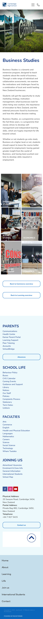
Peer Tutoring (9, 343)
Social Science (9, 445)
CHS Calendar (9, 378)
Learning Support (10, 340)
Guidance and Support (13, 384)
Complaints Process (11, 399)
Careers (6, 439)
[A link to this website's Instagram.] (10, 489)
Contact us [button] (21, 525)
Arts (4, 421)
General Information (11, 471)
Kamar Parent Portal (12, 337)
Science (6, 442)
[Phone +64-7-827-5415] (38, 4)
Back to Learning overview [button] (21, 295)
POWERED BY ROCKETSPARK (13, 616)
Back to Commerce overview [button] (21, 284)
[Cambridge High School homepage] (16, 5)
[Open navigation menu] (33, 4)
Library (6, 387)
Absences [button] (22, 357)
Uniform (6, 408)
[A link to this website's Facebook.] (5, 489)
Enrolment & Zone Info (13, 468)
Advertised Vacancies (12, 465)
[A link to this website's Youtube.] (15, 489)
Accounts (7, 346)
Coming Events (9, 381)
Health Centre (9, 334)
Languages (8, 433)
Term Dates (8, 405)
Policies (6, 396)
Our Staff (7, 393)
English (6, 427)
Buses (5, 375)
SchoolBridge (9, 349)
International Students (12, 474)
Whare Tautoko (10, 451)
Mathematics (8, 436)
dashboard (19, 610)
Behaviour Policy (10, 372)
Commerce (7, 424)
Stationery (7, 402)
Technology (8, 448)
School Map (8, 477)
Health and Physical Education (16, 430)
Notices (6, 390)
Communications (10, 331)
